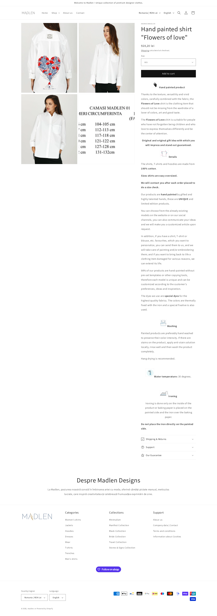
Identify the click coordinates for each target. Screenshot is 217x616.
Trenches (69, 553)
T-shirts (69, 547)
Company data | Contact (165, 525)
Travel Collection (117, 542)
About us (158, 519)
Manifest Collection (119, 525)
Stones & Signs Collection (122, 547)
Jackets (69, 525)
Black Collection (117, 531)
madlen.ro (32, 609)
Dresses (69, 536)
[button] (55, 13)
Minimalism (115, 519)
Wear (67, 542)
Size (143, 56)
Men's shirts (71, 558)
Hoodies (69, 531)
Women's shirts (73, 519)
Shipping (145, 50)
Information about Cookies (167, 536)
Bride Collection (117, 536)
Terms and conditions (164, 531)
